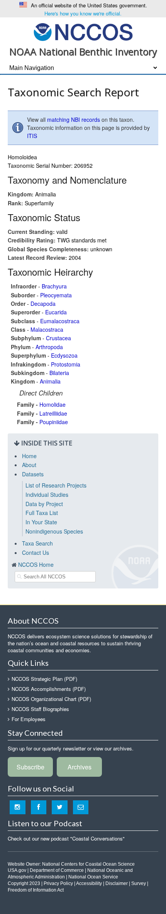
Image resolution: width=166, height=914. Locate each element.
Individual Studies (46, 494)
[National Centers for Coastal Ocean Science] (83, 31)
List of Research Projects (55, 485)
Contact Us (35, 552)
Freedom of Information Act (36, 890)
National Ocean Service (93, 877)
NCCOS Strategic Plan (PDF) (44, 678)
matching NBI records (73, 119)
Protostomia (65, 364)
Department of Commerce (57, 870)
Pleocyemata (56, 295)
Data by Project (44, 504)
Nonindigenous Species (54, 531)
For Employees (29, 719)
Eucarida (56, 312)
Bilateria (59, 373)
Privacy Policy (58, 883)
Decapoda (43, 303)
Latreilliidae (53, 413)
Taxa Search (37, 543)
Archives (79, 766)
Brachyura (54, 286)
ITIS (32, 136)
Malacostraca (46, 329)
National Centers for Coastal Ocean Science (88, 864)
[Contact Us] (81, 807)
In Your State (41, 522)
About (29, 465)
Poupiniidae (53, 422)
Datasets (33, 474)
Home (29, 456)
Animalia (50, 381)
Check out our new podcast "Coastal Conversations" (66, 838)
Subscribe (30, 766)
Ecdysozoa (64, 355)
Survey (138, 883)
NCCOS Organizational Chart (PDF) (51, 699)
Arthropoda (49, 347)
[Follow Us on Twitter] (59, 807)
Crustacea (58, 338)
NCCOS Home (36, 564)
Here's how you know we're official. (83, 13)
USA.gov (17, 870)
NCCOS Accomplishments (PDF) (49, 688)
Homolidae (52, 404)
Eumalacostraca (60, 321)
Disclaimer (116, 883)
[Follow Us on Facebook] (39, 807)
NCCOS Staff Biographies (40, 709)
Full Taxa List (41, 513)
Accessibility (89, 883)
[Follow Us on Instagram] (17, 807)
